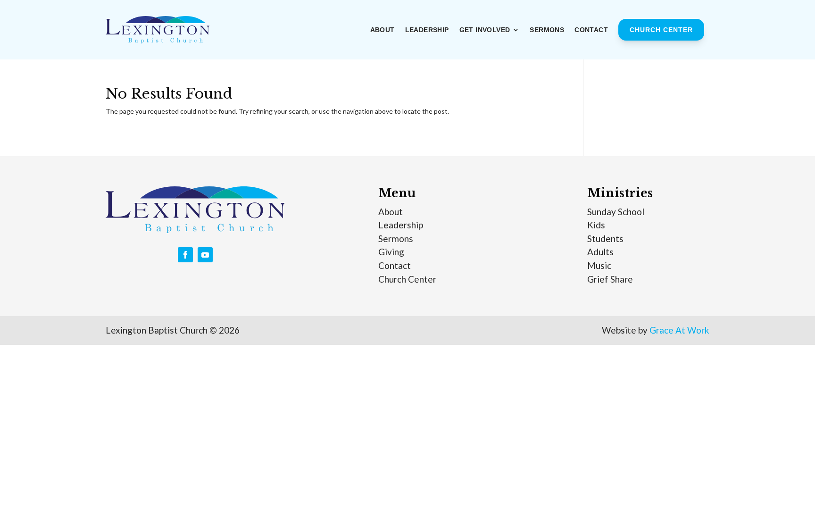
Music (599, 265)
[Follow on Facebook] (185, 254)
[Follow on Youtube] (205, 254)
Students (605, 238)
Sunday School (615, 211)
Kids (596, 224)
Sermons (547, 29)
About (382, 29)
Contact (591, 29)
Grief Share (610, 279)
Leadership (427, 29)
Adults (600, 251)
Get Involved (484, 29)
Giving (391, 251)
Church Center (661, 29)
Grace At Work (679, 330)
